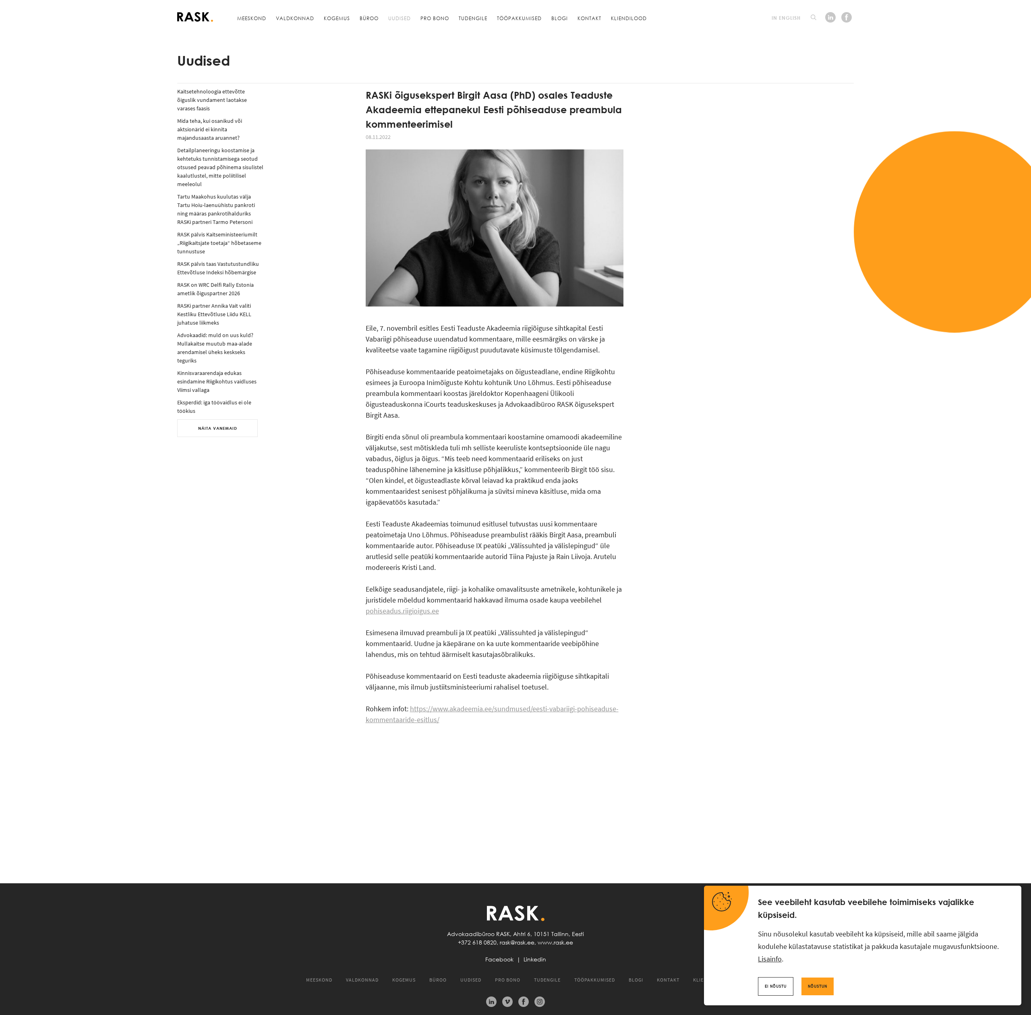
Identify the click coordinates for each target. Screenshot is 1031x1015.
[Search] (813, 17)
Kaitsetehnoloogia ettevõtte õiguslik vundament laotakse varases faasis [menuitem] (212, 100)
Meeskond (251, 18)
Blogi (559, 18)
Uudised (399, 18)
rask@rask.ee (517, 942)
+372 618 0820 (477, 942)
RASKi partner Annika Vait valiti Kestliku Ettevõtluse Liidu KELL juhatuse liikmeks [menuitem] (214, 314)
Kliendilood (629, 18)
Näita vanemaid (217, 428)
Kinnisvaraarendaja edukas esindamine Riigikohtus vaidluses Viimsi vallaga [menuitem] (217, 381)
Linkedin (535, 959)
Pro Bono (434, 18)
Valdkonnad (295, 18)
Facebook (499, 959)
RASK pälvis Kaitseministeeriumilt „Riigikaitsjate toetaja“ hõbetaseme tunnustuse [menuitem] (219, 243)
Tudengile (473, 18)
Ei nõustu (776, 986)
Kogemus (337, 18)
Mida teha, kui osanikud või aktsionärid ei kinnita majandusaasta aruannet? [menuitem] (209, 129)
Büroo (369, 18)
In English (786, 17)
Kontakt (589, 18)
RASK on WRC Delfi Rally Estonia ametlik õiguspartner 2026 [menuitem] (215, 289)
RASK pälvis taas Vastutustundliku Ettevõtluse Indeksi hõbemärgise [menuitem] (218, 268)
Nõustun (817, 986)
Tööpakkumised (519, 18)
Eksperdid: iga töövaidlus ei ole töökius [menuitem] (214, 406)
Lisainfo (770, 958)
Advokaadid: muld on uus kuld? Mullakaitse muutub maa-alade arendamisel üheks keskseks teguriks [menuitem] (215, 347)
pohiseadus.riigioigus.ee (402, 610)
